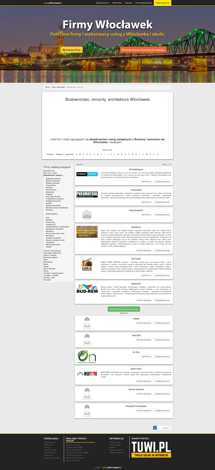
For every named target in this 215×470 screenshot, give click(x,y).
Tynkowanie (50, 242)
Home (47, 87)
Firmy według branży (143, 2)
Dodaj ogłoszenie (163, 2)
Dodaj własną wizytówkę (144, 49)
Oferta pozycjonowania (74, 455)
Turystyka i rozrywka (51, 275)
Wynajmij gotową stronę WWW (77, 452)
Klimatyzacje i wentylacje (54, 229)
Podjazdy (49, 194)
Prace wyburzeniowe (53, 196)
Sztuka (46, 271)
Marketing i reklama (51, 257)
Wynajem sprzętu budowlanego (57, 207)
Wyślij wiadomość (163, 181)
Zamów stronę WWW (73, 450)
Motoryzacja (48, 262)
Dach (48, 218)
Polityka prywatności (117, 452)
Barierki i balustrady (53, 181)
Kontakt (112, 447)
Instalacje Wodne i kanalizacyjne (57, 226)
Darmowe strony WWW (74, 447)
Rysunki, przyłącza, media (55, 240)
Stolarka (49, 203)
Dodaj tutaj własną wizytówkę (124, 309)
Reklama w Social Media (75, 458)
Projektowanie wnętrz (53, 201)
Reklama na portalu (73, 445)
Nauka (46, 264)
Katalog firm (48, 455)
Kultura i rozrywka (50, 255)
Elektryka (49, 220)
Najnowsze (70, 154)
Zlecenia (128, 2)
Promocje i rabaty (50, 450)
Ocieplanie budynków (53, 238)
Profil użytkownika (144, 250)
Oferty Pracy (117, 2)
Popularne (59, 154)
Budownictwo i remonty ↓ (53, 175)
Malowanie (50, 231)
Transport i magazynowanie (53, 273)
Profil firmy (147, 181)
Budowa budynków (52, 183)
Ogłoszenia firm (102, 2)
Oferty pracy (48, 445)
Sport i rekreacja (49, 268)
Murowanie (50, 235)
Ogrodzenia (50, 192)
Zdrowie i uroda (49, 277)
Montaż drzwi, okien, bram (55, 233)
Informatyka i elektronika (52, 253)
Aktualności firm (49, 452)
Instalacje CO (50, 224)
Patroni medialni (115, 445)
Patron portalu (115, 442)
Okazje (46, 266)
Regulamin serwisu (116, 450)
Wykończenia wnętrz (53, 244)
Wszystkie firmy (49, 171)
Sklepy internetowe (73, 460)
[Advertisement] (115, 121)
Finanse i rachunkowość (52, 251)
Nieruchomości (51, 190)
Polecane (50, 154)
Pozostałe (49, 210)
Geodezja (49, 187)
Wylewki (49, 247)
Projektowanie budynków (54, 199)
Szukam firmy (73, 49)
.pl (53, 2)
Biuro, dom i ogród (50, 173)
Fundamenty (50, 222)
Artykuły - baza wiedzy (52, 458)
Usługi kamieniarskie (53, 205)
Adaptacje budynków (53, 178)
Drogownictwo (51, 185)
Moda (46, 259)
